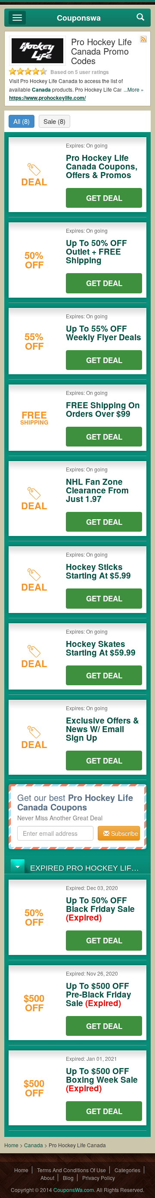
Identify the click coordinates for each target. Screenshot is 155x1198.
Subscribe (123, 833)
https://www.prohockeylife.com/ (47, 98)
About (47, 1177)
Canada (41, 89)
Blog (68, 1177)
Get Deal (104, 198)
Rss (143, 39)
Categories (127, 1169)
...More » (134, 89)
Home (11, 1145)
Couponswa (79, 17)
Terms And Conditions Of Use (71, 1169)
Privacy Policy (98, 1177)
